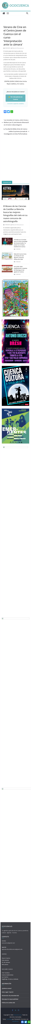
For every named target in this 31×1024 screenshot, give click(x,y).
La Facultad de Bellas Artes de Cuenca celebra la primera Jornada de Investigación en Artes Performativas (15, 131)
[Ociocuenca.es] (4, 13)
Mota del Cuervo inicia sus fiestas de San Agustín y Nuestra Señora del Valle (20, 256)
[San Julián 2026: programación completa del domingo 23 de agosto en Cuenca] (7, 270)
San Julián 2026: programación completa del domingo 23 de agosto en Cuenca (20, 269)
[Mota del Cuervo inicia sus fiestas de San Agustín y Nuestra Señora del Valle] (7, 258)
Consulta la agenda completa (15, 103)
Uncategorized (7, 23)
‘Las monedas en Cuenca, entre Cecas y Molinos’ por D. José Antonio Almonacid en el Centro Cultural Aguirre (16, 122)
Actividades (6, 202)
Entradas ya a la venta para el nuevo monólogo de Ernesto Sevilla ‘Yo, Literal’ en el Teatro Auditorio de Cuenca (20, 243)
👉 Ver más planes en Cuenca (15, 98)
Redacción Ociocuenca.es (18, 48)
